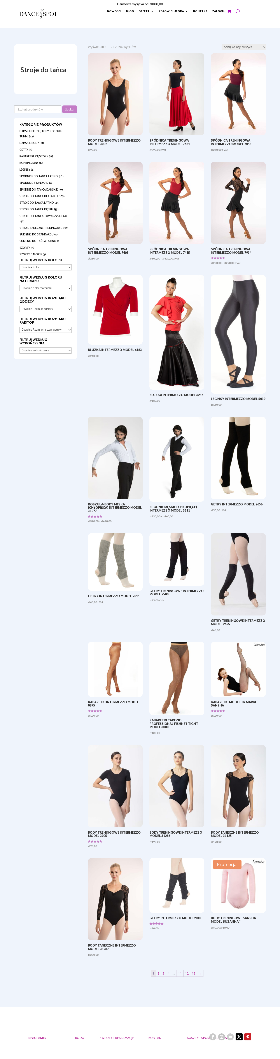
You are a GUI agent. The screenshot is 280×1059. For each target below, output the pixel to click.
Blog (130, 11)
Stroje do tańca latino (36, 203)
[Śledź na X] (239, 1036)
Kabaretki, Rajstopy (33, 156)
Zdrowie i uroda (171, 11)
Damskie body (29, 143)
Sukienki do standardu (36, 234)
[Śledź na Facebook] (212, 1036)
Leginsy (24, 170)
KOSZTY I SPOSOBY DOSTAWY (209, 1038)
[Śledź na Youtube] (230, 1036)
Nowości (114, 11)
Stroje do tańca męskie (36, 209)
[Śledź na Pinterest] (247, 1036)
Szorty (24, 248)
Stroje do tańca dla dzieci (38, 196)
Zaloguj (218, 11)
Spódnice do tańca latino (38, 176)
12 (187, 973)
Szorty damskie (30, 254)
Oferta (143, 11)
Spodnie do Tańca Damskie (38, 190)
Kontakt (200, 11)
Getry (23, 150)
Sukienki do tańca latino (37, 241)
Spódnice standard (33, 183)
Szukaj (69, 109)
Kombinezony (28, 163)
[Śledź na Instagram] (221, 1036)
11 (180, 973)
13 (193, 973)
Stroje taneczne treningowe (40, 228)
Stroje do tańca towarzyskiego (43, 216)
